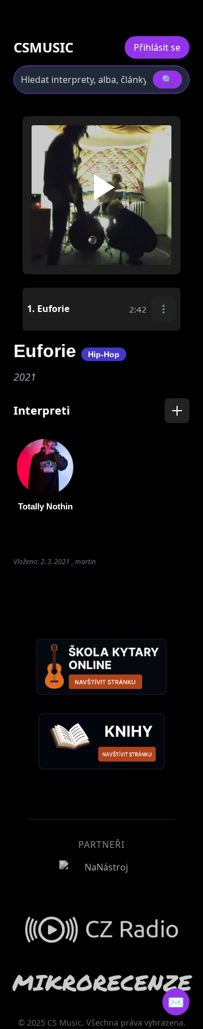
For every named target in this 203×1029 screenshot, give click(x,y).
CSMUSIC (43, 47)
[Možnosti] (163, 309)
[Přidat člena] (177, 410)
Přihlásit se (157, 47)
